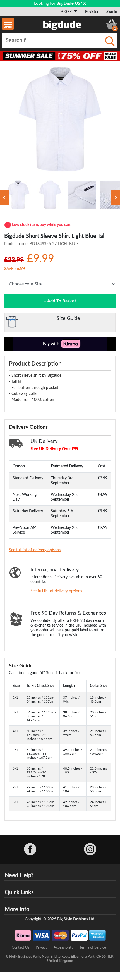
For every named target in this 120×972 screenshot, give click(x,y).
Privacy (41, 947)
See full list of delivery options (35, 550)
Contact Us (21, 947)
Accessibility (63, 947)
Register (92, 12)
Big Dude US (68, 3)
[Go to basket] (111, 24)
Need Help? (19, 875)
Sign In (111, 12)
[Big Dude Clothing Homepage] (62, 24)
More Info (17, 909)
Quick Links (19, 892)
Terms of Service (93, 947)
